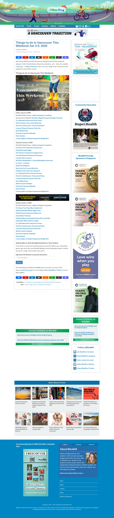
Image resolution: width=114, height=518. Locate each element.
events (26, 284)
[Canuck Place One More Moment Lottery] (85, 254)
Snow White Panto (22, 131)
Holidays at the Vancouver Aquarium (28, 171)
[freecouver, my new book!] (35, 496)
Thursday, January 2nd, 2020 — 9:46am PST (28, 52)
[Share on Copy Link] (59, 57)
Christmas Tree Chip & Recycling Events (29, 148)
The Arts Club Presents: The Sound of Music (30, 125)
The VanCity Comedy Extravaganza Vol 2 (29, 153)
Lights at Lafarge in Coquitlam (42, 115)
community (47, 282)
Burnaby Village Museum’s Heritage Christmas (47, 118)
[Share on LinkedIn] (32, 57)
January (18, 64)
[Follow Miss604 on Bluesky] (77, 26)
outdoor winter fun (31, 66)
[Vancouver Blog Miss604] (57, 9)
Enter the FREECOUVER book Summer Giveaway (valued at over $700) (40, 340)
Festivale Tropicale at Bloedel (25, 133)
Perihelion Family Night (23, 150)
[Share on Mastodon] (66, 57)
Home (61, 481)
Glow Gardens (20, 136)
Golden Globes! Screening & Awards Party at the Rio (33, 218)
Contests (78, 444)
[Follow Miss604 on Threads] (83, 26)
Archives (91, 444)
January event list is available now (32, 267)
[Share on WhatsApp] (52, 57)
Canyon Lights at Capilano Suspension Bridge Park (32, 138)
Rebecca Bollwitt (22, 49)
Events (45, 26)
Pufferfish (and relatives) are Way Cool (28, 213)
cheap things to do (38, 282)
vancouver (58, 282)
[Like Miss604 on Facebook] (86, 26)
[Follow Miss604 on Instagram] (80, 26)
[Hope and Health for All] (85, 117)
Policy (61, 492)
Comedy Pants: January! (24, 158)
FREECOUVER (58, 23)
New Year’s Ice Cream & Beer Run (27, 168)
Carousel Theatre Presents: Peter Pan (28, 128)
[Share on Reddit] (45, 57)
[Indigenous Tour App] (85, 139)
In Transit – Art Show (23, 163)
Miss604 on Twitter (55, 270)
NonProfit (20, 26)
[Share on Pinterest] (25, 57)
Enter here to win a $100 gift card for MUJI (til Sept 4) (34, 335)
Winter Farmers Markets (24, 183)
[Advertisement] (42, 309)
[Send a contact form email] (89, 26)
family (52, 282)
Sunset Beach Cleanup (23, 216)
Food (29, 26)
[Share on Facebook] (19, 57)
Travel (36, 26)
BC (25, 282)
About (53, 26)
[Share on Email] (39, 57)
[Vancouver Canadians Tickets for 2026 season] (57, 33)
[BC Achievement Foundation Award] (85, 177)
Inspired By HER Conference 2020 (27, 221)
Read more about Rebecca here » (72, 473)
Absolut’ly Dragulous (23, 166)
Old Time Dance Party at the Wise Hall (28, 123)
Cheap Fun (29, 282)
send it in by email (26, 270)
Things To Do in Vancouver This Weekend (40, 284)
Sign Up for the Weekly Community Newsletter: (31, 255)
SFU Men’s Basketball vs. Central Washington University (34, 160)
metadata (42, 280)
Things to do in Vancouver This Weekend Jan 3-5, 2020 (37, 44)
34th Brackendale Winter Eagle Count (28, 210)
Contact (61, 26)
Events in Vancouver (66, 496)
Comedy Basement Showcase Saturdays (29, 155)
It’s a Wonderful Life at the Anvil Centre (29, 120)
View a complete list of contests (42, 344)
